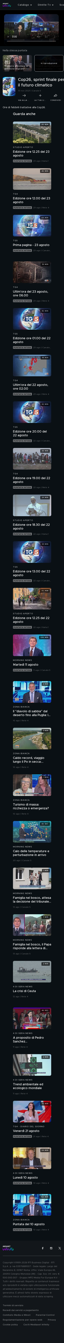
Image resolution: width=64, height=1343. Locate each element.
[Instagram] (51, 1248)
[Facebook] (42, 1248)
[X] (59, 1248)
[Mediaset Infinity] (7, 5)
